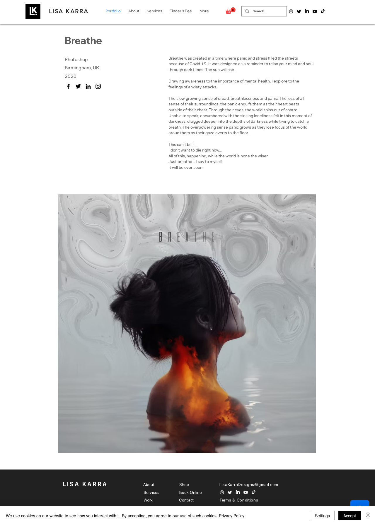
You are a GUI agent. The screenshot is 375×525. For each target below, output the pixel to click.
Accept (349, 516)
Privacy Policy (231, 516)
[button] (231, 10)
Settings (322, 516)
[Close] (367, 515)
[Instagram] (98, 86)
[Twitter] (78, 86)
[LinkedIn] (88, 86)
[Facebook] (68, 86)
